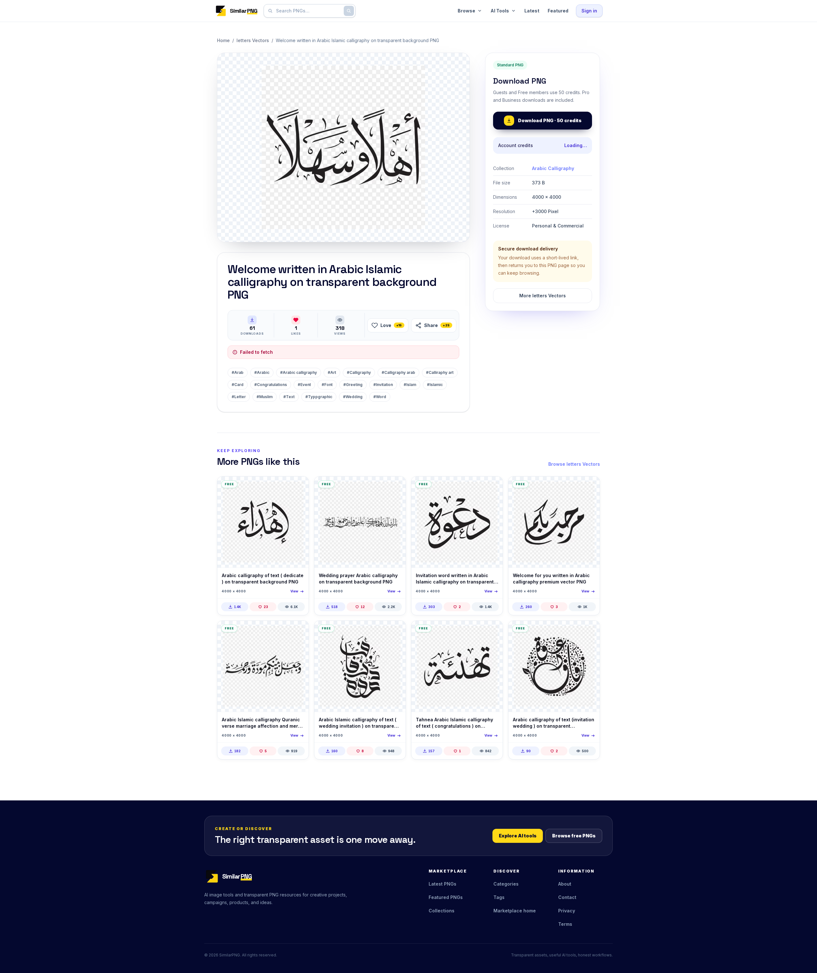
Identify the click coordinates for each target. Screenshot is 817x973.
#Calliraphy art (439, 372)
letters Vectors (252, 40)
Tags (499, 897)
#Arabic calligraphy (298, 372)
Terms (565, 924)
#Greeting (353, 384)
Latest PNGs (442, 884)
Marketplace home (514, 910)
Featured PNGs (446, 897)
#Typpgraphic (318, 396)
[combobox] (308, 10)
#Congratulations (270, 384)
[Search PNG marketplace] (349, 11)
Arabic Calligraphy (553, 168)
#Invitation (383, 384)
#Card (238, 384)
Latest (531, 10)
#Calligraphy (359, 372)
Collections (441, 910)
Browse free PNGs (574, 835)
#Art (332, 372)
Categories (506, 884)
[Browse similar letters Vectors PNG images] (298, 487)
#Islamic (435, 384)
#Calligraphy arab (398, 372)
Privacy (566, 910)
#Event (304, 384)
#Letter (239, 396)
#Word (379, 396)
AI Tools (500, 10)
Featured (558, 10)
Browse (466, 10)
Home (223, 40)
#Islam (410, 384)
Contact (567, 897)
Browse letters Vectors (574, 464)
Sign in (589, 10)
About (564, 884)
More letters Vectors (542, 295)
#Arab (238, 372)
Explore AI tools (517, 835)
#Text (289, 396)
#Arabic (261, 372)
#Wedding (353, 396)
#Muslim (265, 396)
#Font (327, 384)
